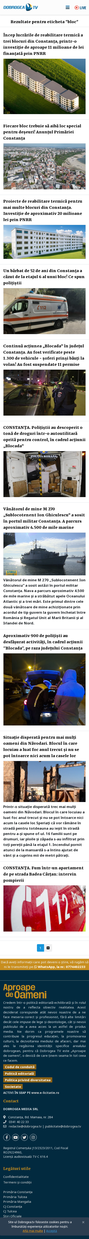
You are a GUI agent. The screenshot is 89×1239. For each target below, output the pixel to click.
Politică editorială (19, 1073)
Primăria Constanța (17, 1192)
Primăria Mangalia (17, 1201)
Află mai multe (33, 1231)
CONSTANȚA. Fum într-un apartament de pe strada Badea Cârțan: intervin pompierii (43, 874)
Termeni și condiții (17, 1182)
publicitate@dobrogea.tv (63, 1126)
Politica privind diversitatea (28, 1080)
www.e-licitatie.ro (45, 1093)
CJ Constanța (12, 1206)
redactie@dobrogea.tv (25, 1126)
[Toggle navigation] (68, 7)
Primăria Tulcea (15, 1197)
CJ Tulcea (10, 1211)
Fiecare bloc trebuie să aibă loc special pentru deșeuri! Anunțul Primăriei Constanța (42, 132)
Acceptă (51, 1231)
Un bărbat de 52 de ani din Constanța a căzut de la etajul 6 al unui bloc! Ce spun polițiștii (44, 277)
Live (82, 8)
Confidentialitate (16, 1176)
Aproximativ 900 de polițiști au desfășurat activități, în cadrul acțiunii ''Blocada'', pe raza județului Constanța (43, 642)
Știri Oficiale (12, 1216)
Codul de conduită (20, 1067)
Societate (13, 1086)
